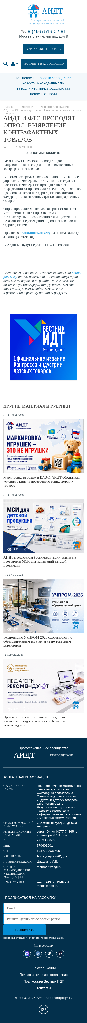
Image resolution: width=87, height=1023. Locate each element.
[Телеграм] (49, 954)
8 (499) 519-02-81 (47, 31)
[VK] (38, 954)
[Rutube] (60, 954)
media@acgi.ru (47, 885)
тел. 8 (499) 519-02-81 (53, 882)
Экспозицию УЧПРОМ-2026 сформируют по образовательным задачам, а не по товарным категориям (37, 641)
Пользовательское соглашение (43, 975)
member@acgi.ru (49, 867)
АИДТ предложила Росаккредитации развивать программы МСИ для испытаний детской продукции (39, 561)
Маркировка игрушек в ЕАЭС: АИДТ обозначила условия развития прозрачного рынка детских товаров (41, 481)
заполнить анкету (36, 233)
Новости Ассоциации (54, 78)
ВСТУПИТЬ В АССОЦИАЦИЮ (44, 63)
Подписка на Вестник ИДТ (43, 981)
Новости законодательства (43, 83)
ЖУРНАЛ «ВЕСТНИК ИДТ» (43, 49)
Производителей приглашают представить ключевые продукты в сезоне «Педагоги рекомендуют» (35, 721)
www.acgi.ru (45, 793)
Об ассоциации (44, 968)
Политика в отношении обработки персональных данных (34, 938)
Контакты (43, 988)
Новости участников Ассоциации (43, 88)
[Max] (27, 954)
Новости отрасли (43, 94)
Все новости (25, 78)
